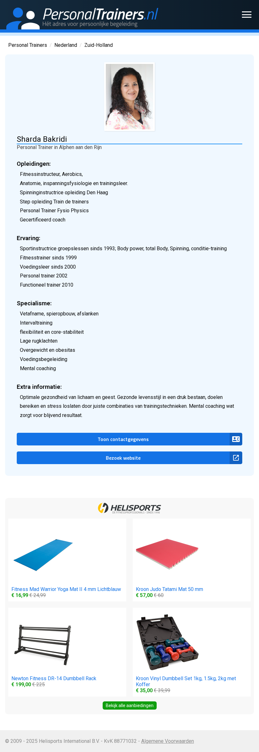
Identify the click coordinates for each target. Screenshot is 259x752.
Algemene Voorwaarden (167, 741)
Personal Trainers (27, 45)
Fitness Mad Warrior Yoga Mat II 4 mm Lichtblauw (66, 592)
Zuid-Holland (98, 45)
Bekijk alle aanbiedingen (130, 705)
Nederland (65, 45)
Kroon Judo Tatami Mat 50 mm (169, 592)
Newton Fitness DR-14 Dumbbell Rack (53, 681)
